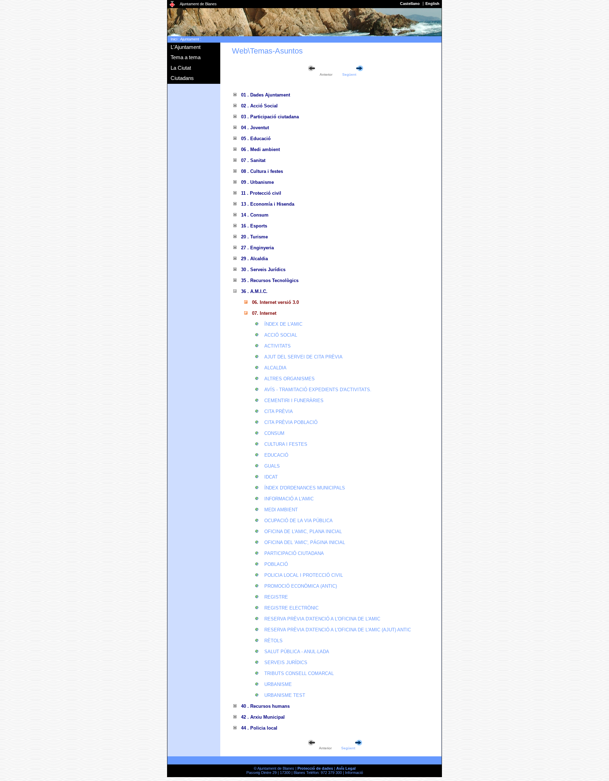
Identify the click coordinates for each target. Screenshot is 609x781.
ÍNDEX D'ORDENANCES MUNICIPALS (304, 488)
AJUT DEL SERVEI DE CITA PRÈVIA (303, 357)
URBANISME (278, 684)
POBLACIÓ (276, 564)
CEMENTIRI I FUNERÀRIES (294, 400)
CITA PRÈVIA (278, 411)
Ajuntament (189, 39)
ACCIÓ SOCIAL (280, 335)
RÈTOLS (273, 640)
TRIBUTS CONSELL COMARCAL (299, 673)
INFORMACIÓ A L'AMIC (289, 498)
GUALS (272, 466)
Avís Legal (346, 768)
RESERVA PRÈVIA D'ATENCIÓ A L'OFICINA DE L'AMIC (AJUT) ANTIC (337, 629)
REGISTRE (276, 597)
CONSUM (274, 433)
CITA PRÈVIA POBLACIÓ (291, 422)
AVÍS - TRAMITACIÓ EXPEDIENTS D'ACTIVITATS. (317, 389)
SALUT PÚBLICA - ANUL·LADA (296, 651)
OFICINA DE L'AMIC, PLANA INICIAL (303, 531)
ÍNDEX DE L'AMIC (283, 324)
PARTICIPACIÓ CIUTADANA (294, 553)
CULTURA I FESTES (285, 444)
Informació (354, 772)
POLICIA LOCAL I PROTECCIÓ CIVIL (303, 575)
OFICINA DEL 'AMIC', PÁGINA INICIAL (304, 542)
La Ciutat (181, 68)
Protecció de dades (315, 768)
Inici (174, 39)
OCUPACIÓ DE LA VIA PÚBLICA (298, 520)
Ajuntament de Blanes (198, 4)
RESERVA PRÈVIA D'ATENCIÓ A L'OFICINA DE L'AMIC (322, 618)
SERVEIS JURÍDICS (285, 662)
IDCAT (271, 477)
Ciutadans (182, 78)
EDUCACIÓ (276, 455)
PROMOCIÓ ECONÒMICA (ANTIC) (300, 586)
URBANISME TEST (284, 695)
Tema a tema (186, 57)
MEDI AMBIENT (281, 509)
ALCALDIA (275, 367)
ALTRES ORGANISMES (289, 378)
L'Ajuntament (186, 47)
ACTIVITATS (277, 346)
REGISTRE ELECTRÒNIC (291, 608)
